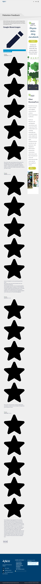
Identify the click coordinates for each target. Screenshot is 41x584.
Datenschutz (30, 582)
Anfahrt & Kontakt (35, 582)
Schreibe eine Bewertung (7, 51)
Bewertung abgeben (33, 41)
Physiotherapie (18, 562)
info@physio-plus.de (8, 570)
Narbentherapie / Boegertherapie (19, 564)
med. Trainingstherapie (20, 569)
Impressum (26, 582)
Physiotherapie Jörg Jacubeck (32, 562)
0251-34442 (7, 568)
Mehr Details (31, 168)
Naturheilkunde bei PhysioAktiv (19, 566)
